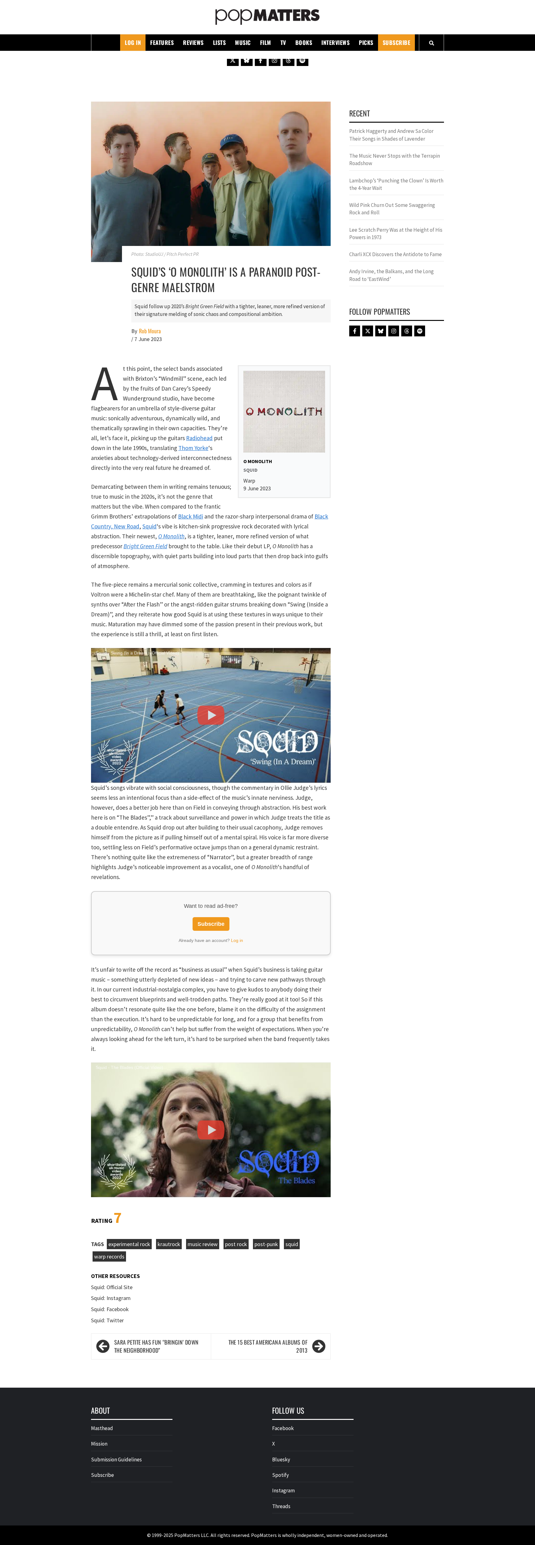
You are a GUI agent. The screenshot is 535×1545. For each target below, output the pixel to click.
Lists (219, 42)
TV (283, 42)
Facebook (283, 1428)
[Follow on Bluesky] (247, 60)
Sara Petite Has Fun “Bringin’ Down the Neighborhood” (156, 1346)
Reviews (193, 42)
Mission (99, 1443)
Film (265, 42)
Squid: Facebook (110, 1309)
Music (243, 42)
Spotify (280, 1475)
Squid (149, 526)
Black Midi (190, 516)
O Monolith (171, 536)
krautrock (169, 1244)
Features (162, 42)
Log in (237, 940)
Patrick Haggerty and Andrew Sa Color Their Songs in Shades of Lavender (391, 135)
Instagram (283, 1490)
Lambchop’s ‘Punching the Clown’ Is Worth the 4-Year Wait (396, 184)
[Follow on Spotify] (302, 60)
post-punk (266, 1244)
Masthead (102, 1428)
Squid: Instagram (111, 1298)
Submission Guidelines (116, 1459)
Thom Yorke (193, 448)
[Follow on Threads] (288, 60)
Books (303, 42)
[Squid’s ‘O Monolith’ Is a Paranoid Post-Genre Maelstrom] (211, 181)
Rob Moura (150, 331)
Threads (281, 1506)
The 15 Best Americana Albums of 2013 (267, 1346)
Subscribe (397, 42)
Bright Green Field (145, 546)
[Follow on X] (233, 60)
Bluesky (281, 1459)
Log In (133, 42)
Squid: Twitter (107, 1320)
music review (203, 1244)
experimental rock (129, 1244)
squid (291, 1244)
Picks (366, 42)
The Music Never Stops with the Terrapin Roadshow (394, 159)
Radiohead (199, 438)
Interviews (335, 42)
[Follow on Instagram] (275, 60)
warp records (109, 1256)
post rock (236, 1244)
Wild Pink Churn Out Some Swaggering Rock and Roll (392, 209)
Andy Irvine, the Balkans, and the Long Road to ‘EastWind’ (391, 275)
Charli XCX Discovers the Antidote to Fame (395, 254)
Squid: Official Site (112, 1287)
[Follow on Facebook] (261, 60)
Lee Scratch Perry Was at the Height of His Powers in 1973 (395, 233)
